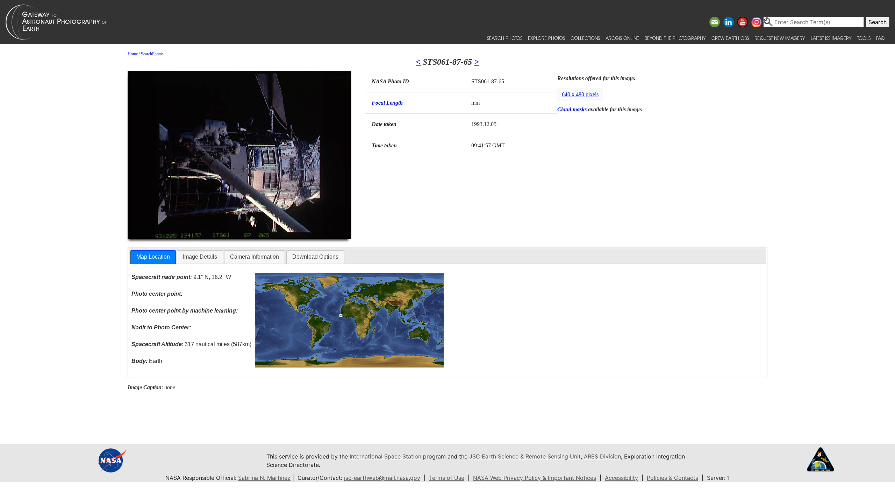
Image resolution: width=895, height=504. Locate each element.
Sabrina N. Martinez (264, 477)
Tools (864, 38)
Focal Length (387, 103)
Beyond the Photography (675, 38)
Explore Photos (546, 38)
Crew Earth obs (730, 38)
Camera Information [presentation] (254, 257)
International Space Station (385, 456)
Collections (585, 38)
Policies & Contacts (672, 477)
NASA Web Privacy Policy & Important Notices (534, 477)
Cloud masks (572, 109)
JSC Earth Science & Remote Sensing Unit (525, 456)
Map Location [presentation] (153, 257)
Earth (146, 361)
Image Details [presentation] (200, 257)
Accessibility (621, 477)
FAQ (880, 38)
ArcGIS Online (622, 38)
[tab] (153, 257)
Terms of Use (446, 477)
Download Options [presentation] (315, 257)
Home (133, 53)
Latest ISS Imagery (831, 38)
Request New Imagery (779, 38)
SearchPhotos (152, 53)
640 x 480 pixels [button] (580, 94)
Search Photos (504, 38)
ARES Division (602, 456)
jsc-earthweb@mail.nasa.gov (382, 477)
